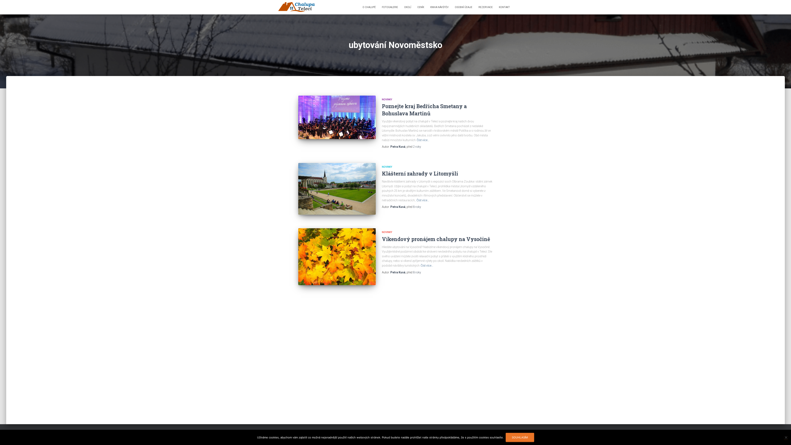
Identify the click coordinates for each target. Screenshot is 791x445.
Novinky (387, 99)
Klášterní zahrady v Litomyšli (420, 173)
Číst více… (423, 140)
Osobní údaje (463, 7)
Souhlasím (520, 437)
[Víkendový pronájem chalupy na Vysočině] (337, 256)
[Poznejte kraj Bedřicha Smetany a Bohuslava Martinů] (337, 117)
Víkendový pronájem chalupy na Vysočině (436, 239)
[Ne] (786, 437)
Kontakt (504, 7)
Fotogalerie (390, 7)
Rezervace (486, 7)
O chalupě (369, 7)
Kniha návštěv (439, 7)
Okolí (407, 7)
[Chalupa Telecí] (296, 7)
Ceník (420, 7)
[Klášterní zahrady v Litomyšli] (337, 189)
